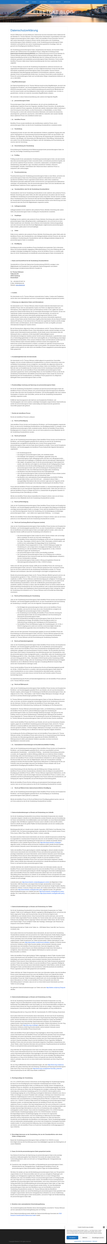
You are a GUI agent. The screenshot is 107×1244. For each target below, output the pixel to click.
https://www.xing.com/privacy (56, 1064)
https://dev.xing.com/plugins (30, 1025)
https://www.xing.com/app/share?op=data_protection (47, 1068)
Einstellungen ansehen (98, 1237)
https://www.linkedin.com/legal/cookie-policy (30, 889)
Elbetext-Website (55, 1)
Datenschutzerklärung (87, 1241)
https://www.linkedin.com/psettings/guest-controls (35, 882)
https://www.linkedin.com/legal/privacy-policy (51, 891)
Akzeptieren (72, 1237)
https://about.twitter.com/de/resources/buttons (37, 942)
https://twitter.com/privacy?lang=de (55, 987)
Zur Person (43, 1)
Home (27, 1)
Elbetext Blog (53, 11)
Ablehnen (84, 1237)
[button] (104, 1227)
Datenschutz (77, 1)
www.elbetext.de (20, 285)
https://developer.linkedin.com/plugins (50, 842)
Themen (34, 1)
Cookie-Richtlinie (77, 1241)
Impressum (94, 1241)
